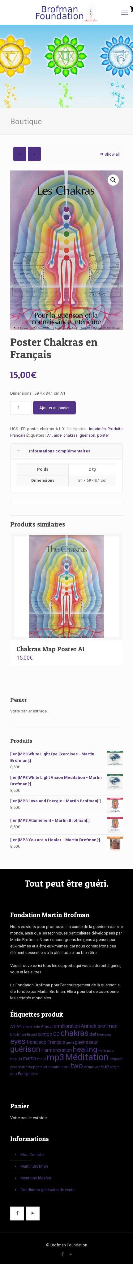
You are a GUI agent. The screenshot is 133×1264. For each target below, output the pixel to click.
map (110, 1051)
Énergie (25, 1073)
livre (102, 1050)
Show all (112, 154)
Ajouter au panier (54, 407)
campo (45, 1034)
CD (56, 1034)
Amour (47, 1026)
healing (85, 1049)
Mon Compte (32, 1154)
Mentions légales (35, 1178)
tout (67, 1067)
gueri (70, 1043)
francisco (36, 1042)
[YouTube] (70, 1254)
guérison (87, 435)
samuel (41, 1067)
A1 (49, 435)
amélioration (67, 1026)
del (92, 1034)
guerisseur (86, 1042)
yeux (13, 1074)
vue (105, 1066)
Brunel (32, 1035)
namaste (115, 1059)
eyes (18, 1041)
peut (13, 1067)
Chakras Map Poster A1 (50, 649)
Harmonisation (56, 1050)
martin (16, 1058)
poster (103, 435)
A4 (19, 1026)
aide (58, 435)
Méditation (87, 1057)
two (77, 1065)
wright (114, 1067)
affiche (27, 1027)
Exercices (104, 1035)
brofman (107, 1026)
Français (56, 1042)
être (35, 1074)
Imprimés (97, 428)
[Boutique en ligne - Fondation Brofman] (66, 12)
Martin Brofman (34, 1166)
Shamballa (55, 1067)
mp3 (55, 1057)
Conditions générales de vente (47, 1189)
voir (97, 1067)
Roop (31, 1067)
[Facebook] (62, 1254)
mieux (41, 1059)
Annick (89, 1026)
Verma (89, 1067)
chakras (70, 435)
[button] (113, 180)
